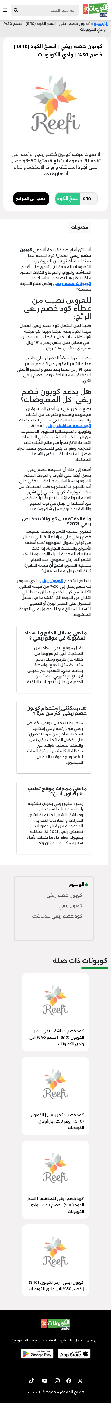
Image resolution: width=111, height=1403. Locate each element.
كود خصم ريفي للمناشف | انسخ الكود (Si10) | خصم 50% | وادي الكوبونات (55, 1205)
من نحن (93, 1340)
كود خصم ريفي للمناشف (57, 916)
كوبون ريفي (70, 905)
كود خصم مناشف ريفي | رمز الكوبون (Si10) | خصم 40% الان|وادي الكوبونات (56, 1037)
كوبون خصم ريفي (64, 895)
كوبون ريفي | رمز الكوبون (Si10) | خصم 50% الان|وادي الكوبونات (56, 1285)
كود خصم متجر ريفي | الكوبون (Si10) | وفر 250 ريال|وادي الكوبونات (57, 1121)
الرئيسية (101, 23)
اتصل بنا (76, 1340)
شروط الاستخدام (54, 1340)
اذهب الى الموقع (31, 198)
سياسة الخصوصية (25, 1340)
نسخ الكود (68, 198)
